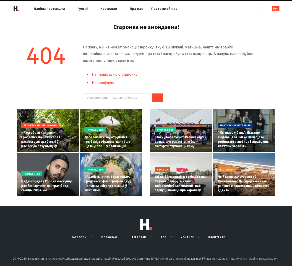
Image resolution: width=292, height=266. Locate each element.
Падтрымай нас (164, 9)
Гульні (83, 9)
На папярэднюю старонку (114, 74)
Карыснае (108, 9)
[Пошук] (262, 8)
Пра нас (136, 9)
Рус (275, 9)
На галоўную (103, 83)
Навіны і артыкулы (49, 9)
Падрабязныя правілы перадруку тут (253, 258)
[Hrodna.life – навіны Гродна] (16, 9)
